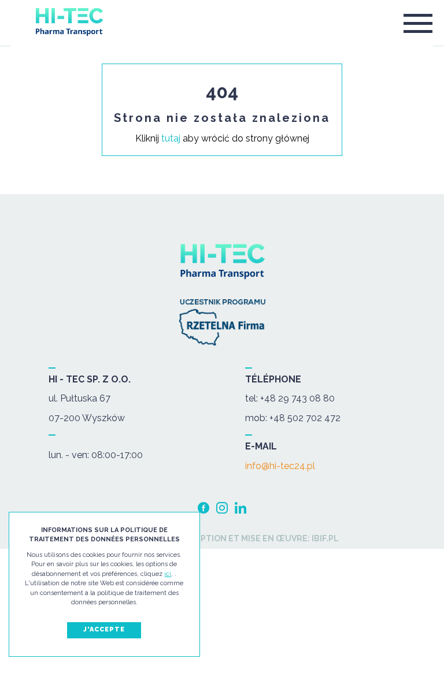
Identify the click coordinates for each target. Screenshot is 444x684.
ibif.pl (324, 538)
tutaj (170, 138)
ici (167, 574)
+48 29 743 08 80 (297, 398)
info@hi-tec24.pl (280, 466)
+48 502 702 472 (305, 417)
